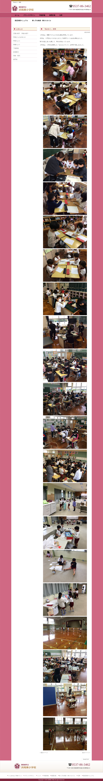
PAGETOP (86, 759)
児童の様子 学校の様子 (20, 33)
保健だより (16, 44)
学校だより (16, 41)
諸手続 (15, 59)
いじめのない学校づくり (15, 775)
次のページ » (86, 752)
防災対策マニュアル (88, 775)
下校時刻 (16, 48)
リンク (39, 775)
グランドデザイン (29, 775)
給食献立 (16, 52)
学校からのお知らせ (19, 37)
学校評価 (46, 775)
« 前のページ (44, 752)
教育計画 (53, 775)
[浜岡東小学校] (24, 11)
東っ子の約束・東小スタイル (67, 775)
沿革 (79, 775)
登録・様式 (16, 55)
